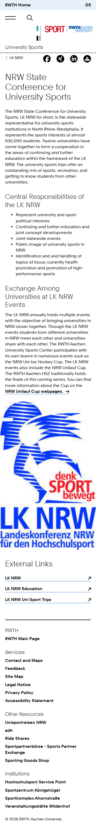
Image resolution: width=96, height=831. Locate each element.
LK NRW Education (23, 588)
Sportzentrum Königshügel (32, 790)
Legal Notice (18, 684)
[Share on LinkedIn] (74, 58)
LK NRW (13, 578)
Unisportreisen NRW (25, 722)
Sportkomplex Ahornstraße (32, 798)
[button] (10, 17)
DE (88, 4)
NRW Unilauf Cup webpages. (34, 391)
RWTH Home (18, 4)
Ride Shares (17, 738)
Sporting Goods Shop (27, 760)
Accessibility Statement (29, 700)
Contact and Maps (24, 660)
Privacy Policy (19, 692)
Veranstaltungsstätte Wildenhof (37, 806)
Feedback (15, 668)
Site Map (14, 676)
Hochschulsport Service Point (35, 781)
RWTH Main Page (22, 638)
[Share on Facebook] (47, 58)
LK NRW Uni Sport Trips (28, 599)
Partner (6, 57)
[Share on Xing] (60, 58)
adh (9, 730)
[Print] (87, 58)
